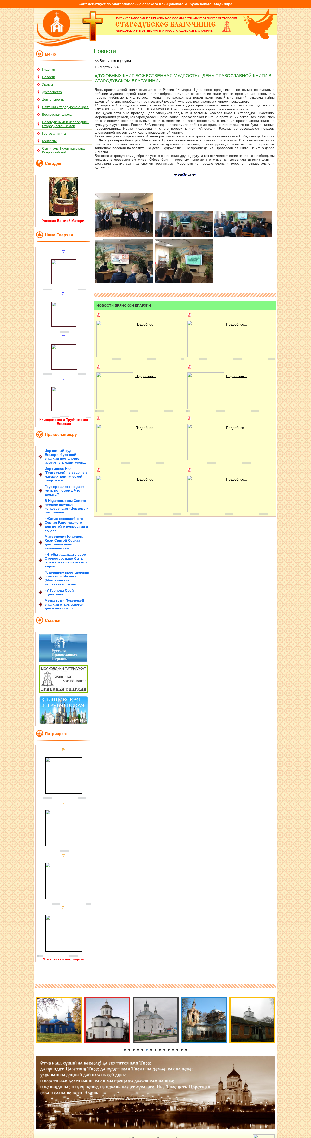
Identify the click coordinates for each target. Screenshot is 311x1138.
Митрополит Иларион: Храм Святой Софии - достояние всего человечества (64, 542)
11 (169, 1050)
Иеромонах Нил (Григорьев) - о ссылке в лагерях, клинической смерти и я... (66, 474)
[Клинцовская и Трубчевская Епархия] (63, 723)
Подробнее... (145, 324)
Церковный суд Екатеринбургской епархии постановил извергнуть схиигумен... (65, 456)
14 (182, 1050)
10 (164, 1050)
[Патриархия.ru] (63, 661)
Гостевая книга (54, 133)
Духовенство (52, 92)
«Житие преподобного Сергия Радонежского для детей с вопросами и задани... (66, 524)
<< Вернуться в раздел (113, 61)
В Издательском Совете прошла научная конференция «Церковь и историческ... (67, 506)
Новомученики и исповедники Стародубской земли (65, 124)
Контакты (49, 141)
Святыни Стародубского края (65, 107)
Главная (48, 69)
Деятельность (53, 99)
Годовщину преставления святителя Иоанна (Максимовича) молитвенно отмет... (67, 578)
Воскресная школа (57, 114)
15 (186, 1050)
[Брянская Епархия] (63, 692)
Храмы (47, 84)
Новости (48, 77)
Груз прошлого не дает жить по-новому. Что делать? (64, 490)
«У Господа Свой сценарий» (59, 592)
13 (177, 1050)
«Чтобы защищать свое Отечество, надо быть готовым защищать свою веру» (66, 560)
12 (173, 1050)
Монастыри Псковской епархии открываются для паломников (64, 604)
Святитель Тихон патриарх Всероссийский (63, 150)
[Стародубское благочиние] (92, 40)
